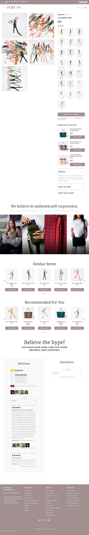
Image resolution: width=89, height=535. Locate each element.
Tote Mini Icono (29, 498)
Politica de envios (72, 495)
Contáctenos (49, 505)
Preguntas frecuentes (73, 505)
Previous (1, 2)
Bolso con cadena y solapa (32, 500)
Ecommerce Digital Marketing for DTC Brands (9, 530)
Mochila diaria (28, 493)
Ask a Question (67, 369)
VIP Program (49, 512)
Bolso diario (28, 491)
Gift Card (27, 510)
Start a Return (71, 491)
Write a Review (23, 397)
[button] (4, 7)
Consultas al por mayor (52, 495)
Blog (47, 498)
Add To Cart (77, 137)
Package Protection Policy (74, 500)
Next (3, 2)
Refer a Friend (50, 510)
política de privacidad (73, 498)
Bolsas (26, 505)
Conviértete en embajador (53, 508)
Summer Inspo (83, 2)
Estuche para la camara (31, 503)
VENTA (26, 508)
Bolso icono (28, 495)
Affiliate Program (50, 515)
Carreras (48, 503)
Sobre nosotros (50, 491)
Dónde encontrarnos (51, 500)
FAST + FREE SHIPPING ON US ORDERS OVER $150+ (17, 2)
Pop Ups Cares (50, 493)
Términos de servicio (72, 503)
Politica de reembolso (73, 493)
